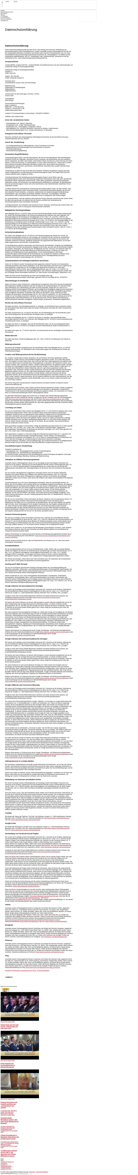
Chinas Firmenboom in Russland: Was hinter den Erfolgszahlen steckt (10, 1137)
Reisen (3, 14)
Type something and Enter (8, 1173)
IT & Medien (4, 16)
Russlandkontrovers (7, 12)
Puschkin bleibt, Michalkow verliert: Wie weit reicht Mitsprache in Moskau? (9, 1120)
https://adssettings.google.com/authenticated (25, 820)
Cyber (2, 1170)
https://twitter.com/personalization (56, 921)
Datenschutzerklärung (42, 1172)
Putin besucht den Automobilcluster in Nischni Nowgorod (8, 1065)
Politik (3, 10)
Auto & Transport (6, 19)
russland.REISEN (7, 1167)
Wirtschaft (4, 13)
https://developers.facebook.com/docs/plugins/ (55, 847)
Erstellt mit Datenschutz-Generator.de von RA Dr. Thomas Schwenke (27, 970)
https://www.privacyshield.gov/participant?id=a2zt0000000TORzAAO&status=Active (32, 920)
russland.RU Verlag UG (7, 1162)
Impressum (5, 1163)
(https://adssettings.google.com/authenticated (19, 635)
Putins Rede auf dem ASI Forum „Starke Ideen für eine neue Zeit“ (9, 1026)
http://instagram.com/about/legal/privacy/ (54, 937)
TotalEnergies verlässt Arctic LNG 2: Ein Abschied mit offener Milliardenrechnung (9, 1153)
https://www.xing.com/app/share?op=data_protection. (43, 967)
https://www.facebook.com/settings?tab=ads (44, 896)
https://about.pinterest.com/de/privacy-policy (50, 952)
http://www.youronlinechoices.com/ (53, 399)
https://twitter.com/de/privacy (29, 921)
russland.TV (4, 20)
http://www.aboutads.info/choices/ (19, 399)
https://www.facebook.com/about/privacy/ (26, 886)
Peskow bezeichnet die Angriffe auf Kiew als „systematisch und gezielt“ (9, 1104)
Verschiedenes (5, 17)
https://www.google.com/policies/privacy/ (56, 818)
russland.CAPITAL (7, 1169)
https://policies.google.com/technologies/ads (54, 632)
